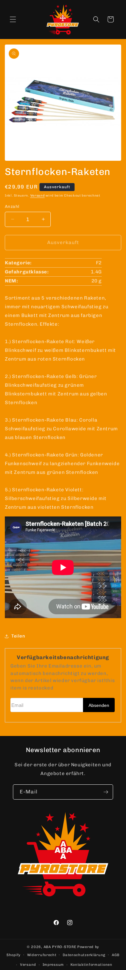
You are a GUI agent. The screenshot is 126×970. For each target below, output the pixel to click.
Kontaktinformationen (91, 965)
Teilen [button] (18, 636)
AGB (116, 955)
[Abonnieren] (106, 792)
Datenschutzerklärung (84, 955)
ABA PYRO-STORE (60, 947)
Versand (37, 196)
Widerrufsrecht (42, 955)
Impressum (53, 965)
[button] (13, 19)
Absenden (99, 705)
